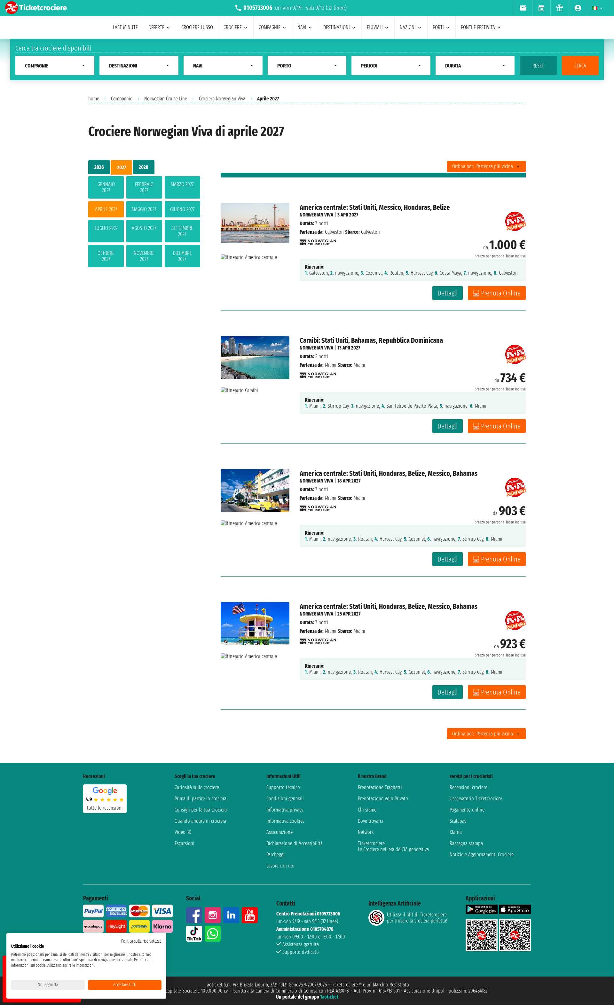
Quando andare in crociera (200, 821)
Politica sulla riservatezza (141, 941)
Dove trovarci (370, 821)
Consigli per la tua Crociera (201, 810)
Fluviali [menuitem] (375, 27)
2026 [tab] (99, 167)
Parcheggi (275, 855)
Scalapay (458, 821)
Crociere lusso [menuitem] (197, 27)
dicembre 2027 (182, 256)
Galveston (334, 232)
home (93, 99)
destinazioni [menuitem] (336, 27)
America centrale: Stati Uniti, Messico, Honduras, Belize (375, 207)
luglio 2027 (106, 228)
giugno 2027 (182, 209)
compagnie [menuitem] (269, 27)
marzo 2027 (182, 184)
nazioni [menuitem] (408, 27)
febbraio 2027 (144, 187)
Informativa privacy (284, 810)
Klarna (456, 832)
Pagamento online (467, 810)
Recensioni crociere (468, 787)
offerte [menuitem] (156, 27)
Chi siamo (367, 810)
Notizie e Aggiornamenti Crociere (482, 855)
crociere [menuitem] (233, 27)
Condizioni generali (285, 799)
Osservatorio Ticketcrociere (476, 799)
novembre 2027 (144, 256)
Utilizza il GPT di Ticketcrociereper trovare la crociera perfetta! (417, 918)
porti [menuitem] (438, 27)
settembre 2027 (182, 231)
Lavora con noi (280, 866)
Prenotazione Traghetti (380, 787)
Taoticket (329, 997)
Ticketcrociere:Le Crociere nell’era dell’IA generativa (393, 846)
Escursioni (184, 843)
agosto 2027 (144, 228)
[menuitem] (523, 8)
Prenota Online (501, 293)
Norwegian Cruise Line (165, 99)
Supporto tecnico (283, 787)
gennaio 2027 (106, 187)
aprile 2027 (106, 209)
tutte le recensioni (105, 808)
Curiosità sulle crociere (197, 787)
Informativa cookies (285, 821)
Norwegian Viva (316, 215)
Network (366, 832)
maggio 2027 (144, 209)
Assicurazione (279, 832)
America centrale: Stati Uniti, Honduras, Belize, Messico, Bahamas (388, 473)
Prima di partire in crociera (200, 799)
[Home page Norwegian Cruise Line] (318, 241)
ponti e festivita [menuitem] (478, 27)
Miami (330, 365)
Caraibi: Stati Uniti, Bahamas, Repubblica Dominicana (371, 340)
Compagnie (121, 99)
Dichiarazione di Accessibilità (294, 843)
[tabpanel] (144, 223)
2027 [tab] (121, 167)
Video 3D (183, 832)
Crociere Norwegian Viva (222, 99)
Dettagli (447, 293)
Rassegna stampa (466, 843)
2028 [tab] (143, 167)
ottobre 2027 (106, 256)
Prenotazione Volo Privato (383, 799)
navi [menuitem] (301, 27)
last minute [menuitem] (125, 27)
